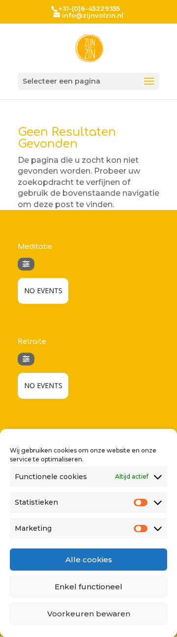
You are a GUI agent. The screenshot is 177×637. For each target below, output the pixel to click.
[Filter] (26, 264)
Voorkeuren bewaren (88, 613)
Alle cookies (88, 559)
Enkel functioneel (88, 586)
